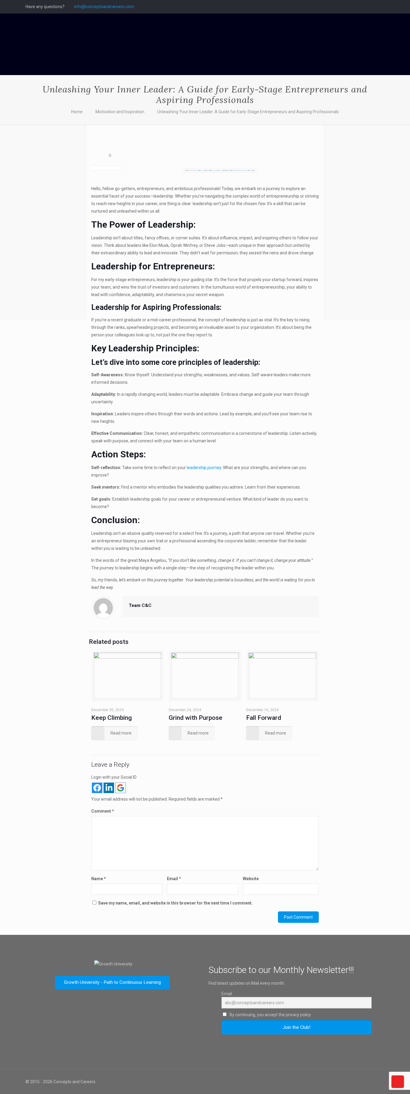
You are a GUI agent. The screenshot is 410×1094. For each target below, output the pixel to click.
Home (77, 111)
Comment (102, 811)
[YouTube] (373, 6)
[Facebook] (357, 6)
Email (174, 878)
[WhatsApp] (349, 6)
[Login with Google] (120, 788)
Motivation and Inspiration (119, 111)
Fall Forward (263, 717)
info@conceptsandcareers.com (104, 6)
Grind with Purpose (195, 717)
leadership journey (204, 467)
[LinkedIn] (381, 6)
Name (98, 878)
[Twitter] (365, 6)
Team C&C (140, 605)
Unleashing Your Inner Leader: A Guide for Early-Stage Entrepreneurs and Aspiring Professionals (248, 111)
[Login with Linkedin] (109, 788)
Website (251, 878)
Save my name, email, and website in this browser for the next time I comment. (175, 903)
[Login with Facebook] (97, 788)
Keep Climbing (111, 717)
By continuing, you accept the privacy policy (270, 1014)
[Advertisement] (52, 224)
